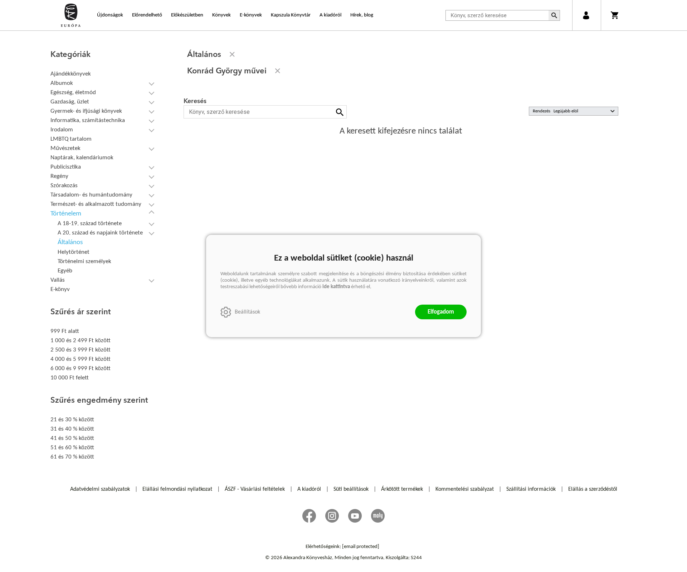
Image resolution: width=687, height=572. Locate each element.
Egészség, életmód (73, 92)
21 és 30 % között (72, 420)
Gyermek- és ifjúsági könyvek (86, 111)
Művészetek (65, 148)
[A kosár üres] (615, 15)
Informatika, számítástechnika (87, 120)
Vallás (57, 280)
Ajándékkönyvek (70, 74)
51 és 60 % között (72, 448)
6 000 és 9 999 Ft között (80, 368)
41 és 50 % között (72, 438)
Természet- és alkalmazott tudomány (95, 204)
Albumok (61, 83)
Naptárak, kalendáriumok (81, 158)
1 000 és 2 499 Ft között (80, 341)
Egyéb (65, 271)
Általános (70, 242)
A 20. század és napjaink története (100, 233)
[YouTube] (355, 516)
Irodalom (61, 130)
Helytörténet (73, 252)
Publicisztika (65, 167)
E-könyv (60, 289)
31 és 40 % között (72, 429)
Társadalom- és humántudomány (91, 195)
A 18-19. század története (90, 223)
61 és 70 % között (72, 457)
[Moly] (378, 516)
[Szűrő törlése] (232, 54)
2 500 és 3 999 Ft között (80, 350)
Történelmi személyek (84, 261)
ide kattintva (336, 287)
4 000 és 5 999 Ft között (80, 359)
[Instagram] (332, 516)
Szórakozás (64, 186)
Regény (59, 176)
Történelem (65, 213)
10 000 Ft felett (69, 378)
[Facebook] (309, 516)
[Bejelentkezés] (585, 15)
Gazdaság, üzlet (69, 102)
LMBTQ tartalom (71, 139)
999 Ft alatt (64, 331)
